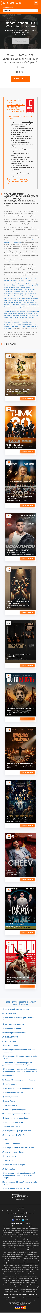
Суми (35, 1280)
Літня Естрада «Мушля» (13, 1092)
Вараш (8, 1236)
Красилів (36, 1256)
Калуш (13, 1249)
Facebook (17, 1219)
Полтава (35, 1273)
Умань (27, 1284)
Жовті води (21, 1245)
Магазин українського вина (29, 1291)
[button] (20, 10)
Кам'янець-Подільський (22, 1249)
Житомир (4, 1245)
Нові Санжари (11, 1267)
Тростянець (33, 1282)
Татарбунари (12, 1282)
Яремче (20, 1291)
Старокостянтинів (24, 1280)
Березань (6, 1232)
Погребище (18, 1273)
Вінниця (4, 1236)
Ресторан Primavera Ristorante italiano (19, 1147)
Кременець (7, 1258)
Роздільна (4, 1278)
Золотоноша (24, 1247)
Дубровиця (25, 1243)
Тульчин (12, 1284)
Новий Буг (18, 1267)
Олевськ (6, 1271)
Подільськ (24, 1273)
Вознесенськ (7, 1239)
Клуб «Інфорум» (30, 318)
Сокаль (17, 1280)
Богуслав (18, 1232)
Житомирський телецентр (25, 285)
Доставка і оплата (34, 1210)
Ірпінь (22, 1225)
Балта (35, 1228)
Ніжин (35, 1265)
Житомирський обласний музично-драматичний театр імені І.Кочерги (17, 1063)
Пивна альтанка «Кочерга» (20, 320)
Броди (9, 1234)
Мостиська (24, 1265)
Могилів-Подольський (14, 1265)
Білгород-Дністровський (10, 1228)
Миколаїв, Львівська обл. (31, 1263)
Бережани (35, 1230)
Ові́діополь (27, 1269)
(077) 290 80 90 (10, 1299)
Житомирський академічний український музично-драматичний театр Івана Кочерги (19, 1070)
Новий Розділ (26, 1267)
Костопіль (25, 1256)
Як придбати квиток (12, 1210)
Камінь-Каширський (9, 1252)
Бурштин (25, 1234)
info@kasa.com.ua (16, 1297)
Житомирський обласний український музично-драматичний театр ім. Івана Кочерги (18, 1175)
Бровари (4, 1234)
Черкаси (6, 1289)
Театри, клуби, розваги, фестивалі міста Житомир (20, 1002)
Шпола (35, 1289)
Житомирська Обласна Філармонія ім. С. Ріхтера (19, 291)
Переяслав (5, 1273)
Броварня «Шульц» (13, 315)
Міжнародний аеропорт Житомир (17, 1131)
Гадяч (35, 1239)
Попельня (5, 1276)
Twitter (26, 1219)
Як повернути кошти (23, 1210)
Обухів (21, 1269)
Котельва (31, 1256)
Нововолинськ (34, 1267)
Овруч (32, 1269)
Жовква (16, 1245)
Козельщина (12, 1254)
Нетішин (5, 1267)
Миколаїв (21, 1263)
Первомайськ (25, 1271)
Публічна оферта (21, 1213)
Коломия (23, 1254)
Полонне (30, 1273)
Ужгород (17, 1284)
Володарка (14, 1239)
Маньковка (15, 1263)
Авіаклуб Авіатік (21, 304)
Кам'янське (32, 1249)
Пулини (16, 1276)
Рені (36, 1276)
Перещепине (33, 1271)
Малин (4, 1263)
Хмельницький (12, 1286)
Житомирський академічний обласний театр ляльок (19, 289)
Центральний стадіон (23, 311)
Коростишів (5, 1256)
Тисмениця (26, 1282)
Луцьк (19, 1260)
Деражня (30, 1241)
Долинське (14, 1243)
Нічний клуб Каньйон (10, 285)
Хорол (18, 1286)
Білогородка (25, 1228)
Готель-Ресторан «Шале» (16, 318)
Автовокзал (34, 298)
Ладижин (34, 1258)
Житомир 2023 (8, 261)
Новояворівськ (15, 1269)
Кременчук (13, 1258)
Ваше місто (9, 7)
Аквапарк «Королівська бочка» (24, 309)
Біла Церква (34, 1225)
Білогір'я (19, 1228)
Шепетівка (29, 1289)
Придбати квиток (27, 398)
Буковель (19, 1234)
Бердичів (23, 1230)
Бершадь (12, 1232)
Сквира (31, 1278)
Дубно (19, 1243)
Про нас (4, 1210)
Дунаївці (31, 1243)
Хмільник (5, 1286)
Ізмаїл (14, 1225)
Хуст (29, 1286)
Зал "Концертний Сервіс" (14, 1122)
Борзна (28, 1232)
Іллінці (18, 1225)
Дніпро (4, 1243)
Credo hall (8, 1139)
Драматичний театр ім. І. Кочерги (17, 1009)
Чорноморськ (22, 1289)
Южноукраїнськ (8, 1291)
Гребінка (25, 1241)
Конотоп (29, 1254)
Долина (9, 1243)
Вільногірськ (35, 1234)
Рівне (21, 1276)
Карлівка (21, 1252)
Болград (23, 1232)
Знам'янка (17, 1247)
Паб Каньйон (33, 320)
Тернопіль (19, 1282)
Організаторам (31, 1213)
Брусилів (14, 1234)
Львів (23, 1260)
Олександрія (13, 1271)
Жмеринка (10, 1245)
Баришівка (11, 1230)
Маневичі (9, 1263)
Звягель (6, 1247)
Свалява (26, 1278)
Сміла (5, 1280)
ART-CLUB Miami (26, 287)
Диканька (35, 1241)
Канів (16, 1252)
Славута (37, 1278)
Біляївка (31, 1228)
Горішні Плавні (12, 1241)
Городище (19, 1241)
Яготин (15, 1291)
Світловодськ (19, 1278)
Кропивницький (27, 1258)
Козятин (18, 1254)
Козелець (5, 1254)
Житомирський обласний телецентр (22, 302)
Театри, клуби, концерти (14, 1302)
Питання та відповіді (11, 1213)
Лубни (14, 1260)
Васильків (13, 1236)
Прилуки (11, 1276)
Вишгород (36, 1236)
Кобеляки (29, 1252)
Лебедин (5, 1260)
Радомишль (31, 1276)
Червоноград (35, 1286)
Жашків (36, 1243)
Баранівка (5, 1230)
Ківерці (34, 1247)
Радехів (25, 1276)
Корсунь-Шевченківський (15, 1256)
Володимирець (28, 1239)
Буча (30, 1234)
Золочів (30, 1247)
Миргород (5, 1265)
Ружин (9, 1278)
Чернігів (16, 1289)
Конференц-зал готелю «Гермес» (17, 1114)
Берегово (29, 1230)
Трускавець (6, 1284)
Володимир (21, 1239)
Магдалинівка (34, 1260)
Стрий (31, 1280)
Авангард (27, 1225)
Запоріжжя (28, 1245)
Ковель (35, 1252)
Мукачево (30, 1265)
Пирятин (12, 1273)
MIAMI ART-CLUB (11, 1037)
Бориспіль (33, 1232)
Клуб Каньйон (14, 281)
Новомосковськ (6, 1269)
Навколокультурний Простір (20, 307)
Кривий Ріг (19, 1258)
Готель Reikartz (16, 287)
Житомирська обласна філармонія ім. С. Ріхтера (19, 1019)
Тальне (6, 1282)
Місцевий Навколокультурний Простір (15, 300)
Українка (22, 1284)
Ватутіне (19, 1236)
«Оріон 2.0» (7, 320)
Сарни (13, 1278)
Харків (36, 1284)
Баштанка (17, 1230)
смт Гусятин (11, 1280)
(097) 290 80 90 (6, 1297)
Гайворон (4, 1241)
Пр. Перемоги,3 (10, 1105)
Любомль (27, 1260)
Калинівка (8, 1249)
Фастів (31, 1284)
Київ (25, 1252)
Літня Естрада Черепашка (28, 283)
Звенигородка (35, 1245)
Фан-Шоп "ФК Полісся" (27, 1302)
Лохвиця (10, 1260)
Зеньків (11, 1247)
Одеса (37, 1269)
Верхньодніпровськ (28, 1236)
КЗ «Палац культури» (12, 1084)
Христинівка (24, 1286)
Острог (19, 1271)
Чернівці (11, 1289)
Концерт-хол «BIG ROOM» (24, 313)
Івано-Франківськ (7, 1225)
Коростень (34, 1254)
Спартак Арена (31, 304)
